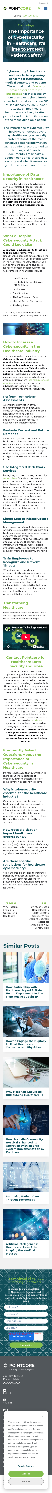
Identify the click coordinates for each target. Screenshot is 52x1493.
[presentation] (26, 967)
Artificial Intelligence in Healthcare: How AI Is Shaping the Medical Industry (22, 1248)
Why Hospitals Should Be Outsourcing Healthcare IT (10, 909)
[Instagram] (31, 1489)
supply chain (10, 478)
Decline (26, 1481)
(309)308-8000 (30, 16)
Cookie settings (26, 1466)
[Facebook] (20, 1489)
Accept (26, 1474)
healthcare (36, 720)
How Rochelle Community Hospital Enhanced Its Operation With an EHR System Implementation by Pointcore (25, 1146)
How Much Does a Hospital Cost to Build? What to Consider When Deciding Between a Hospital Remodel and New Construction (39, 915)
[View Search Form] (39, 8)
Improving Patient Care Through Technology (22, 1198)
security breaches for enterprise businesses (25, 90)
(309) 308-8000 (11, 1383)
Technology (26, 25)
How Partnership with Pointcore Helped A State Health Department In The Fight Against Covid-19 (24, 991)
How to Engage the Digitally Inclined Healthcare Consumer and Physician (26, 1044)
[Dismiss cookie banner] (43, 1417)
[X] (26, 1489)
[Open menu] (46, 8)
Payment (43, 3)
